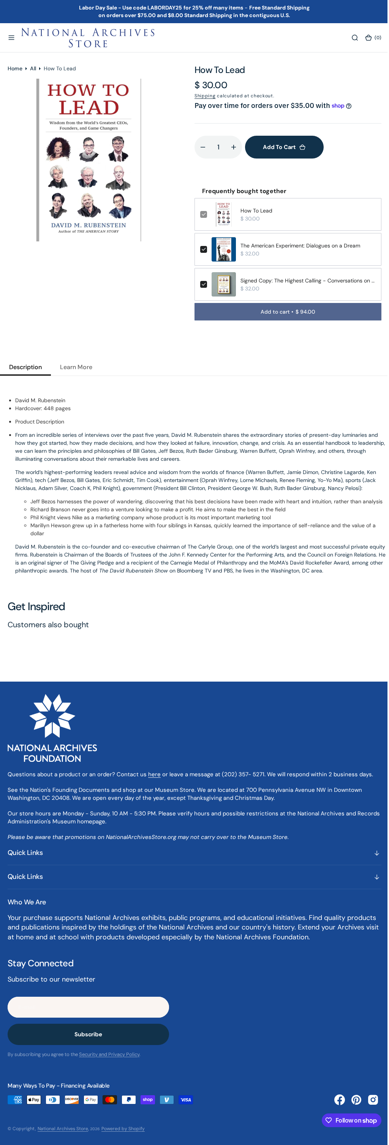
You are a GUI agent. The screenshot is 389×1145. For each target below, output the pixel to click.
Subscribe (88, 1034)
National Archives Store (63, 1129)
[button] (11, 37)
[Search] (349, 37)
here (154, 774)
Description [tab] (25, 367)
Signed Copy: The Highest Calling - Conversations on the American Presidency (306, 280)
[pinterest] (350, 1099)
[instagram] (367, 1099)
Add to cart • (286, 311)
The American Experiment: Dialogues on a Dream (300, 245)
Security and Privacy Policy (109, 1054)
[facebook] (334, 1099)
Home (15, 68)
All (33, 68)
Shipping (205, 96)
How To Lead (256, 210)
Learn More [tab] (76, 367)
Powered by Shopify (123, 1129)
